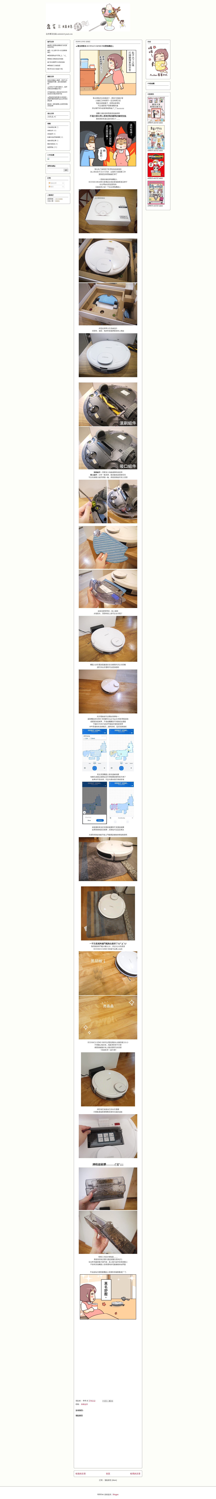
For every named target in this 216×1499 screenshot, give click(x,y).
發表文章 (53, 183)
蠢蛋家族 (50, 147)
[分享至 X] (108, 1401)
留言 (52, 187)
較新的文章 (81, 1474)
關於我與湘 (51, 144)
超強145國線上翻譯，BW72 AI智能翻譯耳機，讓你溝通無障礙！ (57, 81)
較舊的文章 (135, 1474)
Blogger (115, 1494)
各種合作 (84, 1404)
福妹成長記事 (51, 140)
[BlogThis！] (106, 1401)
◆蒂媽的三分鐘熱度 (53, 65)
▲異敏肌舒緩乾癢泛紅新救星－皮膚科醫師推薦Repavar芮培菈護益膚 (57, 99)
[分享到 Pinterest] (112, 1401)
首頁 (108, 1474)
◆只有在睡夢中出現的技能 (56, 62)
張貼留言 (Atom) (111, 1480)
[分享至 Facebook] (110, 1401)
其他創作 (50, 134)
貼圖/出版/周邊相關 (53, 137)
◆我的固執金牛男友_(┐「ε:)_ (56, 55)
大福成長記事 (51, 127)
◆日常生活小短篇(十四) (55, 69)
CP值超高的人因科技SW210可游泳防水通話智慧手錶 (57, 93)
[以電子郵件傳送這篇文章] (103, 1401)
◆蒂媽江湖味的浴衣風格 (55, 59)
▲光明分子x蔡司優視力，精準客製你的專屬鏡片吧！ (57, 88)
